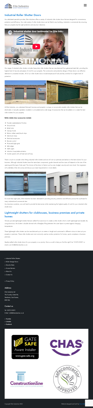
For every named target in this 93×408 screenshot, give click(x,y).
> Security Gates (9, 265)
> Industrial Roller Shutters (12, 258)
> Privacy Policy (9, 281)
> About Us (8, 271)
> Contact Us (8, 275)
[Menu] (85, 5)
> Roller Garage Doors (11, 262)
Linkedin (8, 322)
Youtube (8, 319)
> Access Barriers (10, 268)
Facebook (9, 324)
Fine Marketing (84, 404)
